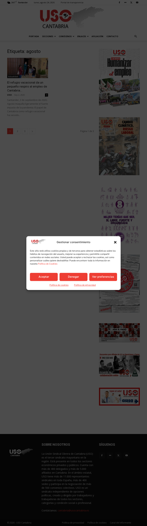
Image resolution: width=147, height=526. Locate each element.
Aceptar (44, 277)
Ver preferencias (103, 277)
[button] (115, 242)
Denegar (73, 277)
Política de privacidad (85, 285)
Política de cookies (58, 285)
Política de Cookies (47, 263)
